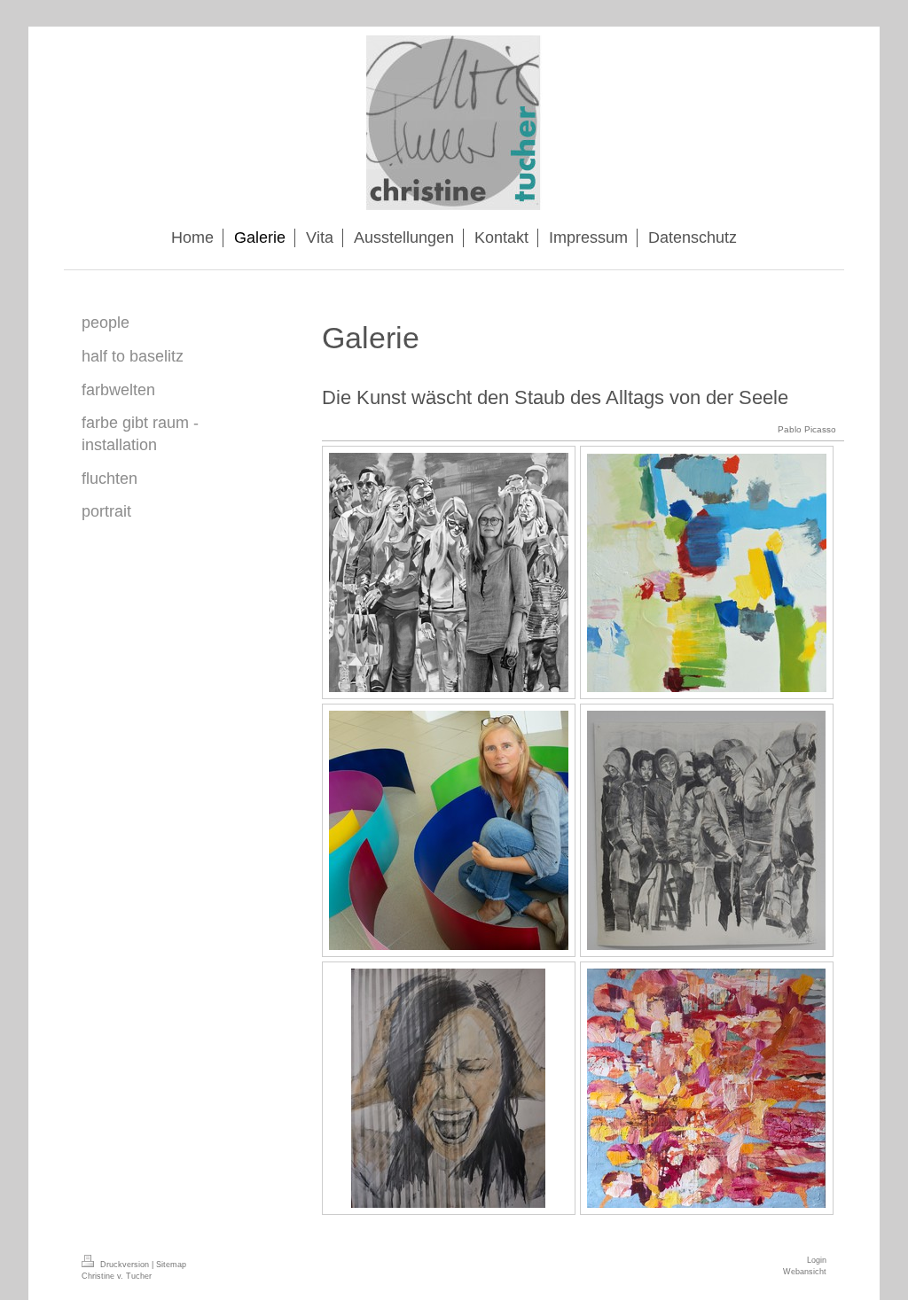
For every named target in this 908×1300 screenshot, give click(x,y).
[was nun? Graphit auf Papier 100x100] (706, 830)
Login (816, 1260)
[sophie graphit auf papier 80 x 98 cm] (448, 1088)
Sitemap (171, 1264)
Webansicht (804, 1271)
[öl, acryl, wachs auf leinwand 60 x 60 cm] (706, 573)
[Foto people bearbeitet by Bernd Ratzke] (448, 572)
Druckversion (125, 1264)
